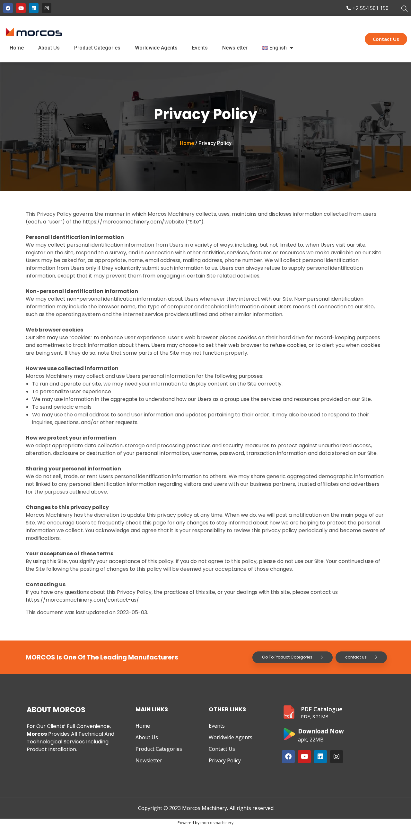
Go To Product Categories (287, 657)
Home (17, 48)
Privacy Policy (225, 760)
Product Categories (97, 48)
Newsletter (235, 48)
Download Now (321, 731)
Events (200, 48)
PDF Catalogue (322, 709)
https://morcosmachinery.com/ (123, 221)
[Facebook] (8, 8)
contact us (356, 657)
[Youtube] (21, 8)
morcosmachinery (216, 822)
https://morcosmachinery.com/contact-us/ (82, 600)
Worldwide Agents (156, 48)
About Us (49, 48)
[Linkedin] (34, 8)
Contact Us (222, 748)
